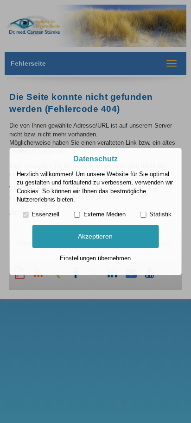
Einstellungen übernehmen (95, 258)
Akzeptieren (95, 236)
